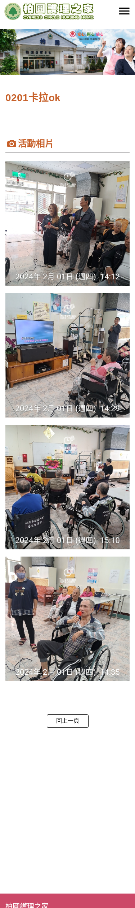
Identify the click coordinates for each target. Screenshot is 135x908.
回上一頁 (67, 721)
